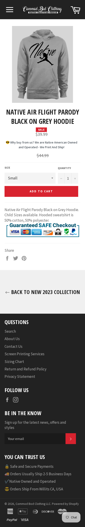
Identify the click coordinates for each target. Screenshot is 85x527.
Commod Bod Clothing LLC (33, 504)
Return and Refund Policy (25, 369)
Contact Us (13, 346)
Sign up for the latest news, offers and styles (35, 425)
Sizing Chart (14, 361)
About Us (12, 338)
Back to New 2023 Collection (45, 292)
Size (7, 167)
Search (10, 331)
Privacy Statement (20, 376)
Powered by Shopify (65, 504)
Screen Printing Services (24, 353)
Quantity (64, 168)
